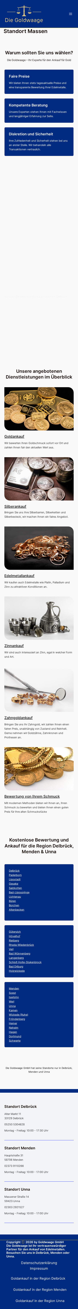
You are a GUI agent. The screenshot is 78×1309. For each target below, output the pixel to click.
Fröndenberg (17, 1019)
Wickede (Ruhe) (18, 1014)
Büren (12, 901)
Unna (12, 1006)
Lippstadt (14, 879)
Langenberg (16, 958)
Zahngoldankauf (18, 718)
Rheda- (13, 945)
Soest (12, 993)
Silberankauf (15, 506)
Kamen (13, 1010)
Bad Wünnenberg (19, 953)
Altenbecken (16, 909)
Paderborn (15, 875)
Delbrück (14, 870)
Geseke (13, 883)
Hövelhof (14, 936)
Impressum (39, 1268)
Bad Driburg (16, 966)
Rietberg (14, 940)
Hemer (13, 1023)
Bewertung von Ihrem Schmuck (32, 796)
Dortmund (15, 1036)
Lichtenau (15, 896)
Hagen (13, 1032)
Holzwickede (17, 971)
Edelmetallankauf (19, 576)
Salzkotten (15, 888)
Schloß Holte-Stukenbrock (25, 962)
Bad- (12, 892)
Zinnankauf (14, 646)
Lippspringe (22, 892)
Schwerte (14, 1040)
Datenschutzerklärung (39, 1263)
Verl (11, 949)
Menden (14, 988)
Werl (11, 1001)
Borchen (14, 905)
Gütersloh (15, 931)
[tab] (39, 1278)
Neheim (13, 1027)
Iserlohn (14, 997)
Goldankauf (14, 436)
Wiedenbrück (26, 945)
